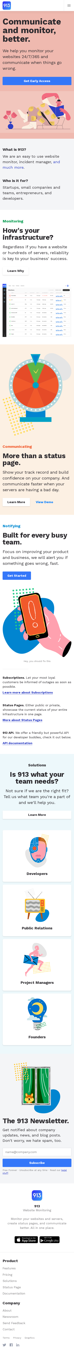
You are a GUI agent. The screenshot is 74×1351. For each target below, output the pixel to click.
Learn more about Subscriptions (28, 692)
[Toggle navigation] (69, 5)
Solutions (10, 1281)
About (7, 1310)
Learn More (16, 502)
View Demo (44, 502)
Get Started (16, 575)
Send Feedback (14, 1323)
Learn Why (15, 271)
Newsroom (10, 1316)
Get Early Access (37, 81)
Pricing (7, 1274)
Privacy (17, 1337)
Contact (9, 1329)
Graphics (30, 1337)
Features (9, 1268)
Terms (6, 1337)
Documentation (14, 1293)
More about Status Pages (22, 720)
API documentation (17, 743)
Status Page (12, 1287)
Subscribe (37, 1163)
